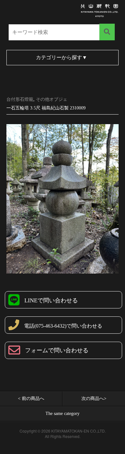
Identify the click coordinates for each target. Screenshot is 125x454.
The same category (62, 413)
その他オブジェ (51, 99)
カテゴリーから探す (61, 57)
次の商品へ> (93, 398)
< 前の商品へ (31, 398)
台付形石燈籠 (19, 99)
